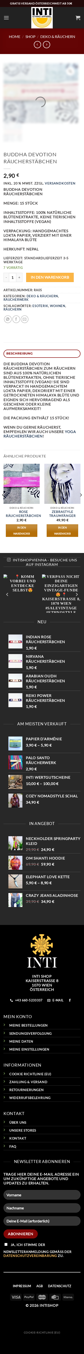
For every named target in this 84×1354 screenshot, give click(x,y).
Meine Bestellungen (28, 1025)
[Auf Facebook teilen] (16, 319)
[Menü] (6, 17)
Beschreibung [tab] (19, 353)
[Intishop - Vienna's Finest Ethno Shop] (42, 17)
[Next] (80, 504)
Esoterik (40, 306)
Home (14, 36)
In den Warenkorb (50, 277)
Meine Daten (21, 1041)
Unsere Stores (22, 1130)
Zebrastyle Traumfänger (62, 514)
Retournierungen (26, 1090)
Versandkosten (60, 183)
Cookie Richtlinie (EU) (30, 1074)
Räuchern (12, 309)
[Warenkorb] (78, 18)
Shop (30, 36)
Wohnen (57, 306)
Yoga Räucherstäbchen (40, 433)
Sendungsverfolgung (30, 1033)
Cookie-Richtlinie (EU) (42, 1332)
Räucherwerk (16, 299)
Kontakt (17, 1138)
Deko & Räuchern (57, 36)
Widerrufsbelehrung (30, 1098)
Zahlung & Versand (28, 1082)
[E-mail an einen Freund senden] (24, 319)
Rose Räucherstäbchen (23, 514)
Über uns (17, 1122)
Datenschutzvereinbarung (30, 1256)
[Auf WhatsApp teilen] (8, 319)
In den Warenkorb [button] (21, 530)
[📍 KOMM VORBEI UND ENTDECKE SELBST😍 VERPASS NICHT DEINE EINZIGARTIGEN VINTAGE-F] (42, 593)
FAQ (12, 1146)
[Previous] (3, 504)
